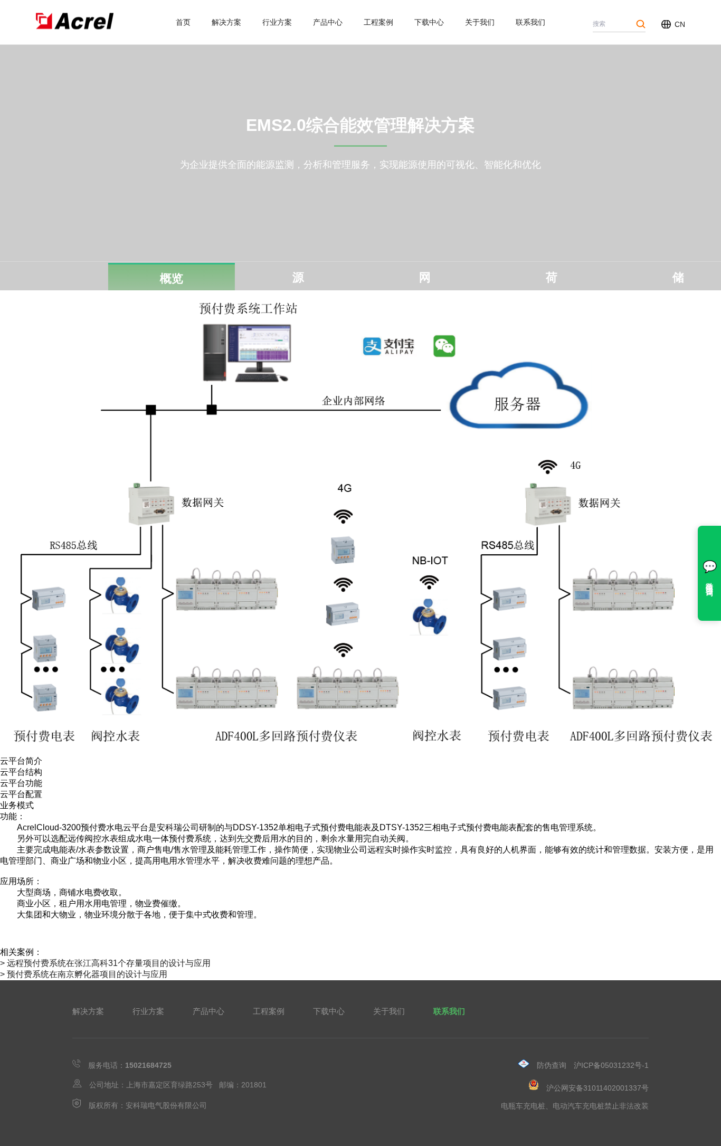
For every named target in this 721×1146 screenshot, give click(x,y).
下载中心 (429, 22)
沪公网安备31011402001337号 (597, 1088)
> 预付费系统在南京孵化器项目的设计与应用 (83, 974)
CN (680, 24)
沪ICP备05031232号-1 (611, 1065)
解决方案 (226, 22)
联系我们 (530, 22)
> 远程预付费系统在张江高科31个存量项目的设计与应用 (105, 963)
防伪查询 (551, 1065)
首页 (183, 22)
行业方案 (277, 22)
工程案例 (378, 22)
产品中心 (328, 22)
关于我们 (480, 22)
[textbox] (360, 125)
